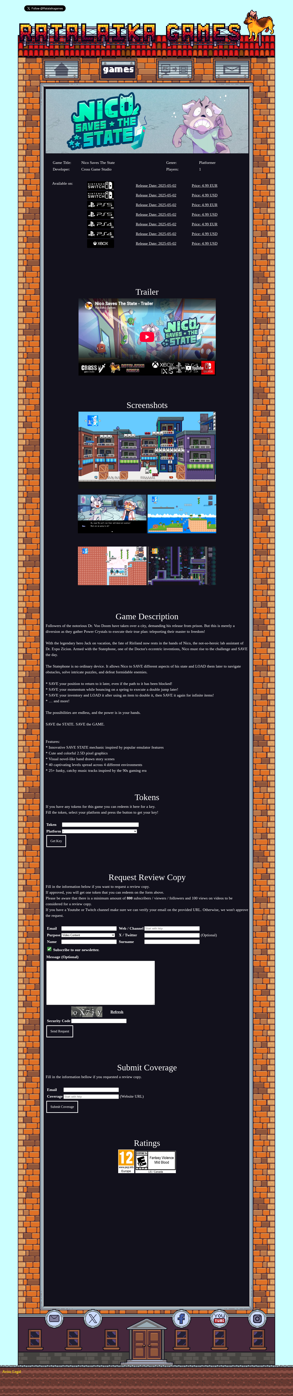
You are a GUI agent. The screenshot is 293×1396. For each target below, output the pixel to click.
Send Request (59, 1031)
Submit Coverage (62, 1107)
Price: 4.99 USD (204, 195)
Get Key (56, 841)
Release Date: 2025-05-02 (156, 185)
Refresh (116, 1012)
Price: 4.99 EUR (204, 185)
